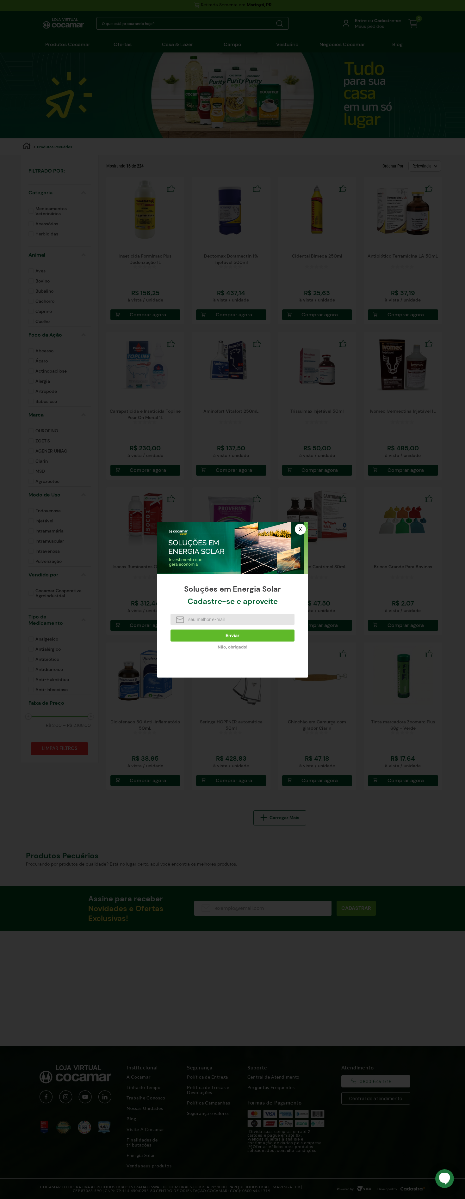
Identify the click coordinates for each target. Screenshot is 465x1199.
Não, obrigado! (232, 646)
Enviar (232, 635)
